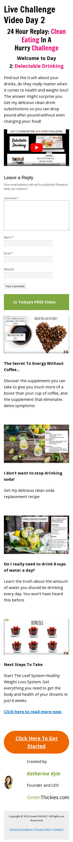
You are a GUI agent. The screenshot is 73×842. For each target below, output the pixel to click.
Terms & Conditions (21, 829)
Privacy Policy (43, 829)
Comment (11, 198)
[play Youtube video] (36, 147)
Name (9, 237)
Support (58, 829)
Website (9, 269)
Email (8, 253)
